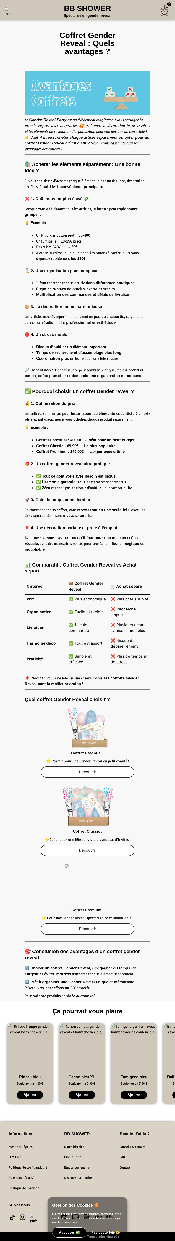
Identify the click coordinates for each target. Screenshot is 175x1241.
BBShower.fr (80, 987)
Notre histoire (74, 1146)
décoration (54, 528)
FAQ (122, 1157)
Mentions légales (21, 1146)
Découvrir (87, 772)
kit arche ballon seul (57, 235)
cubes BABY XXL (55, 246)
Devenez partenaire (78, 1177)
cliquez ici (85, 996)
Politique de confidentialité (28, 1167)
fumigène (49, 241)
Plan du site (72, 1157)
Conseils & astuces (132, 1146)
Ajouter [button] (29, 1095)
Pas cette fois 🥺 (105, 1233)
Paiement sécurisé (21, 1177)
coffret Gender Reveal (44, 143)
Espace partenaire (77, 1167)
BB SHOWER (87, 8)
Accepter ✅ (69, 1233)
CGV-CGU (15, 1157)
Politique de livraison (24, 1188)
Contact (125, 1167)
